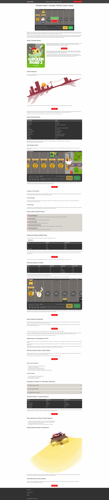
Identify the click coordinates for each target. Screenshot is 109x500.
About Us (28, 493)
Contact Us (28, 495)
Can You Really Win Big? (33, 388)
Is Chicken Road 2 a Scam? (34, 392)
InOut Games (37, 481)
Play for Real (76, 1)
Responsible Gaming (30, 492)
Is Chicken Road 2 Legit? (33, 385)
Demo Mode (80, 1)
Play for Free (54, 20)
